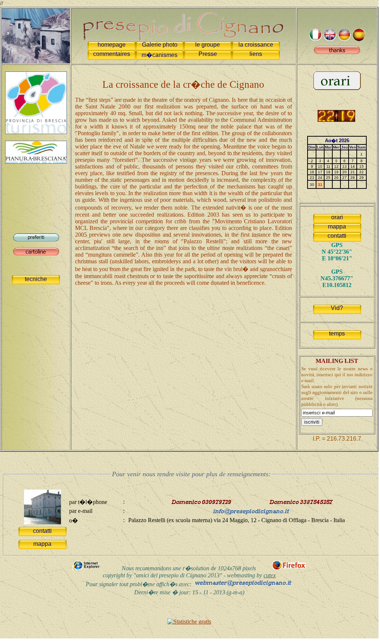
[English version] (329, 39)
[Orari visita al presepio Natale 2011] (337, 88)
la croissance (255, 44)
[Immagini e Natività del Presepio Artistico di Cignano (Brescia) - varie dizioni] (36, 34)
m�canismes (159, 55)
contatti (337, 236)
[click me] (337, 52)
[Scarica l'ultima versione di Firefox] (289, 568)
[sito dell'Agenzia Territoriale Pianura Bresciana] (36, 161)
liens (256, 54)
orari (337, 217)
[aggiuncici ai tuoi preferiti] (36, 239)
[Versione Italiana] (315, 39)
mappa (337, 226)
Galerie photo (159, 44)
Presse (208, 54)
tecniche (36, 279)
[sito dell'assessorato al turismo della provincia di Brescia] (36, 132)
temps (337, 333)
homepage (112, 44)
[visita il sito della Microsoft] (87, 568)
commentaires (111, 54)
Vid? (337, 308)
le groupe (207, 44)
